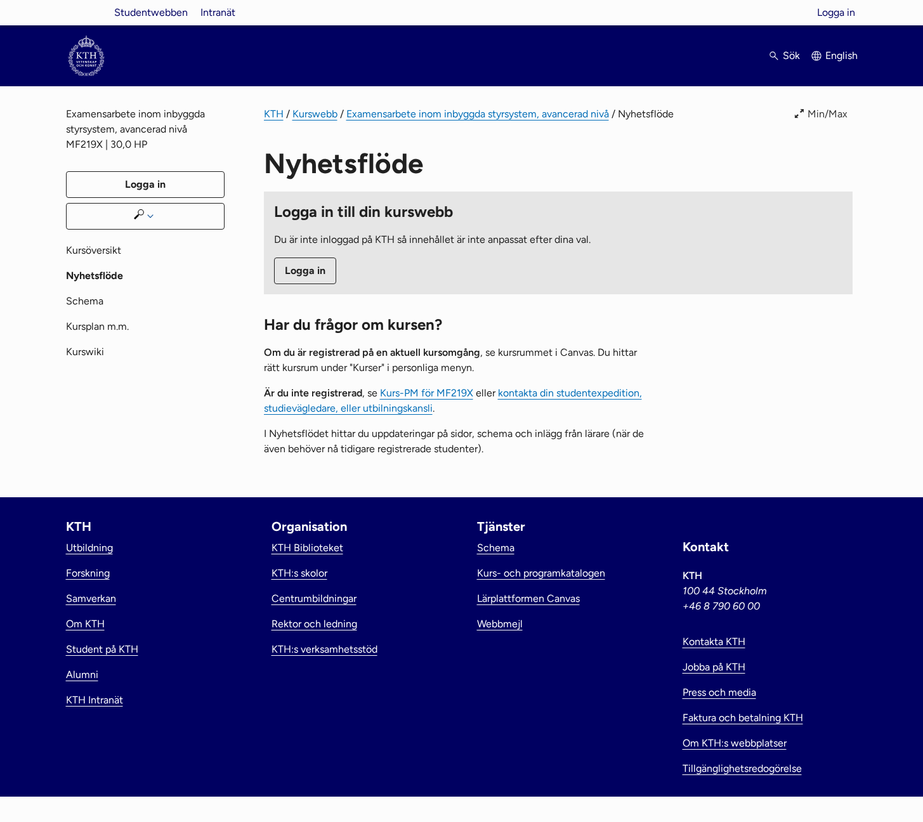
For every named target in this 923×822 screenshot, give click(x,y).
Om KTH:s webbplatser (735, 743)
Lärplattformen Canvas (528, 598)
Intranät (217, 12)
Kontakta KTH (714, 642)
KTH (274, 114)
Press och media (719, 692)
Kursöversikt (93, 250)
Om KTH (85, 624)
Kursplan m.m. (97, 326)
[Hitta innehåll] (145, 216)
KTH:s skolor (299, 573)
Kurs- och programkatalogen (541, 573)
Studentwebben (151, 12)
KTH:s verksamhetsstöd (324, 649)
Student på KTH (102, 649)
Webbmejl (500, 624)
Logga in (836, 12)
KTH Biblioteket (307, 548)
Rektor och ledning (314, 624)
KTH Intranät (94, 700)
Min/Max (828, 114)
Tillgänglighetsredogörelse (742, 768)
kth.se (86, 12)
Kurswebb (314, 114)
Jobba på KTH (714, 667)
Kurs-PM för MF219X (426, 393)
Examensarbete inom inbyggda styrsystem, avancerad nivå (477, 114)
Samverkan (91, 598)
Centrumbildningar (314, 598)
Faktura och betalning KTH (743, 718)
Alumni (82, 675)
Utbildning (89, 548)
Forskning (88, 573)
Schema (84, 301)
